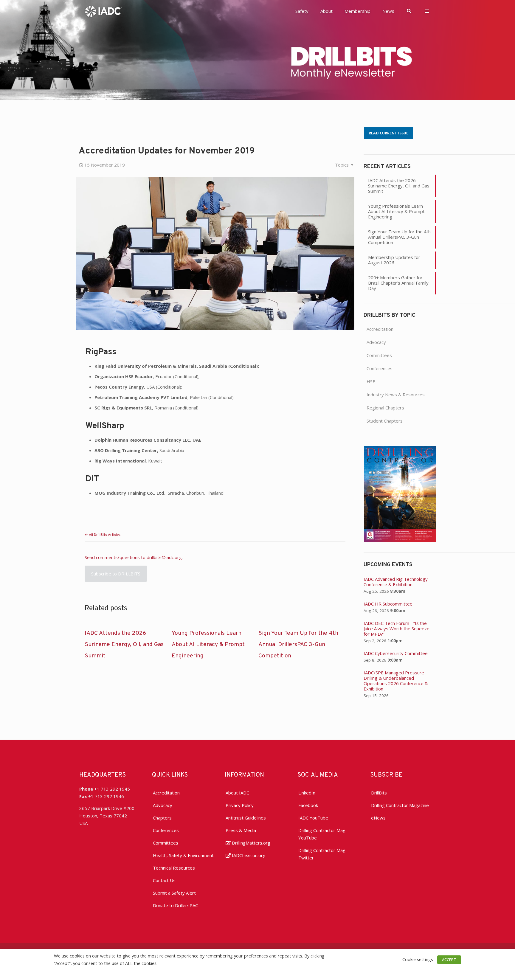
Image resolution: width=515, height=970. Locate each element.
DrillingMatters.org (250, 843)
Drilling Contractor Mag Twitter (321, 854)
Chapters (162, 818)
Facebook (308, 805)
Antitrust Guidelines (246, 818)
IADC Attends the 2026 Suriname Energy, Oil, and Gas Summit (124, 644)
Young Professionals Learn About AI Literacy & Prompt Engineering (208, 644)
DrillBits (379, 793)
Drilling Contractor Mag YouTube (321, 834)
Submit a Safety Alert (174, 893)
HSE (371, 381)
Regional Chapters (385, 408)
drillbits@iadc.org (164, 557)
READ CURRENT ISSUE (388, 133)
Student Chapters (385, 421)
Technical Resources (174, 868)
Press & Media (241, 830)
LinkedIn (306, 793)
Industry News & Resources (396, 395)
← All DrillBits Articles (102, 535)
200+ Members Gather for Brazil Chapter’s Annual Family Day (398, 282)
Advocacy (376, 342)
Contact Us (164, 880)
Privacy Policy (240, 805)
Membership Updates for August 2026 (394, 260)
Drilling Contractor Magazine (400, 805)
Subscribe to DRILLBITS (115, 574)
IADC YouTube (313, 818)
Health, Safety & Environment (183, 855)
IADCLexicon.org (248, 855)
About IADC (237, 793)
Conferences (380, 368)
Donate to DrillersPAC (175, 905)
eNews (378, 818)
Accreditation (380, 329)
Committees (379, 355)
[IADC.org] (103, 10)
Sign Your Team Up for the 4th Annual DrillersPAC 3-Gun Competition (298, 644)
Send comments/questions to (116, 557)
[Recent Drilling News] (400, 540)
